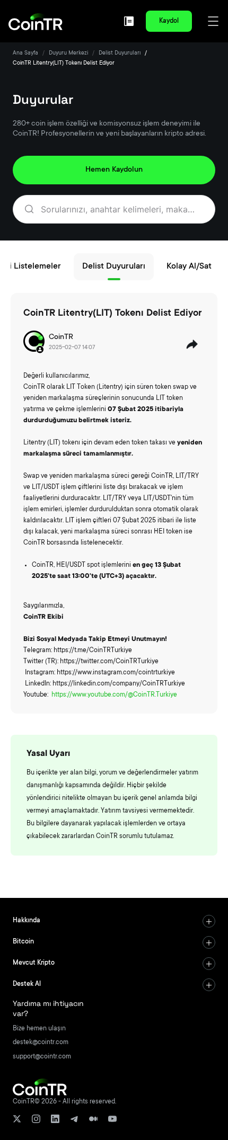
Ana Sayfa (25, 53)
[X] (17, 1119)
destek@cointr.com (40, 1042)
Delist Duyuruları (120, 53)
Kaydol (169, 21)
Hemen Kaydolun (114, 170)
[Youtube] (112, 1119)
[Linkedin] (55, 1119)
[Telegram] (74, 1119)
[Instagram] (36, 1119)
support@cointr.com (42, 1057)
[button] (114, 921)
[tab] (114, 921)
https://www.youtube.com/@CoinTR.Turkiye (114, 695)
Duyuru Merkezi (68, 53)
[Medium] (93, 1119)
